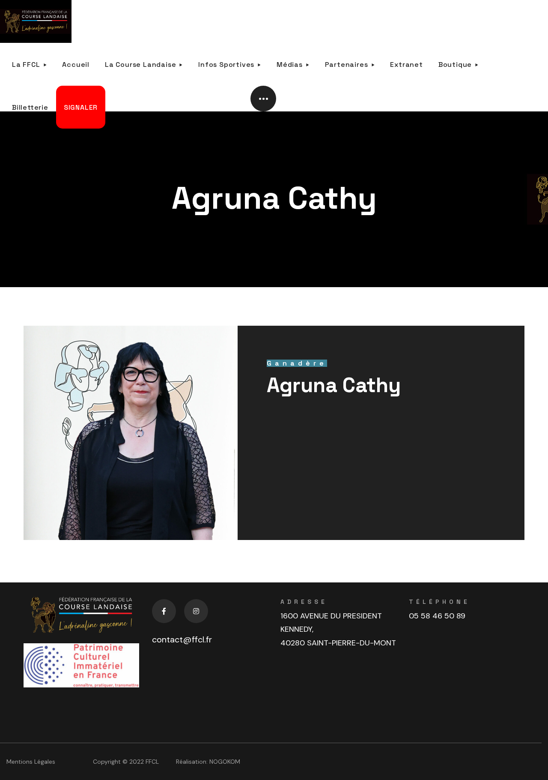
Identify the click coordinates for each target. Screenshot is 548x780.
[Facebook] (164, 611)
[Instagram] (196, 611)
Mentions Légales (30, 761)
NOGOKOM (224, 761)
